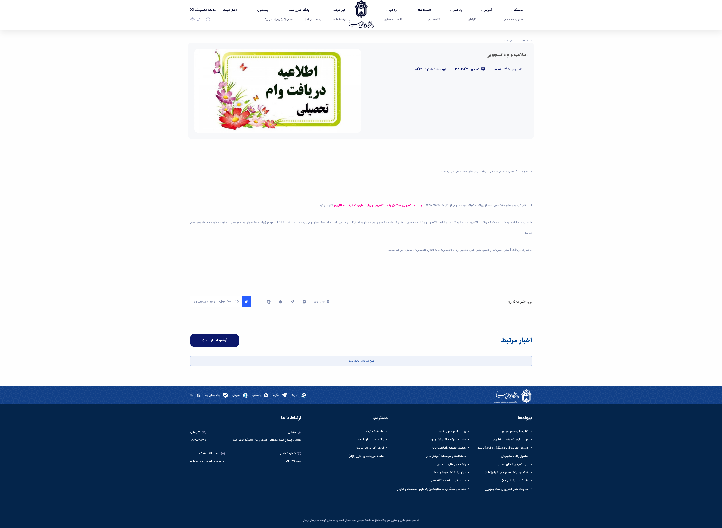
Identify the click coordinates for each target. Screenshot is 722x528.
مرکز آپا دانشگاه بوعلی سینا (450, 472)
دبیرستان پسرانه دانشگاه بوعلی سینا (445, 480)
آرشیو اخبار (219, 340)
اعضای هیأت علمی (513, 19)
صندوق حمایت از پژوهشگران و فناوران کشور (502, 448)
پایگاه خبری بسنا (299, 10)
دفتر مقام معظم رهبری (515, 431)
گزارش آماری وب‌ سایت (370, 448)
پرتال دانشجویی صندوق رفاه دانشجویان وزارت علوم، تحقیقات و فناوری (378, 205)
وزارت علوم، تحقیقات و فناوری (510, 439)
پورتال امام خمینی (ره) (452, 431)
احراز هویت (230, 10)
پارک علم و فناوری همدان (451, 464)
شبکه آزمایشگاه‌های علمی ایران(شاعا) (506, 472)
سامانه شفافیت (375, 431)
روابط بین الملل (313, 19)
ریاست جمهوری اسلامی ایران (449, 448)
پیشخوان (262, 10)
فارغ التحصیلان (393, 19)
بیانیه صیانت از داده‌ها (370, 439)
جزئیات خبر (507, 41)
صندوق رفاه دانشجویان (514, 456)
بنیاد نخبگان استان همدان (512, 464)
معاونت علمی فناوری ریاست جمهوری (506, 489)
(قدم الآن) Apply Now (279, 19)
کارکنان (472, 19)
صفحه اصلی (526, 41)
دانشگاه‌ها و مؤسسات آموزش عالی (445, 456)
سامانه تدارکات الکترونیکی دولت (447, 439)
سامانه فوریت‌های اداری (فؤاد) (366, 456)
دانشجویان (434, 19)
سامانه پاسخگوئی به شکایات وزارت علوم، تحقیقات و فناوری (431, 489)
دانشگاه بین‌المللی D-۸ (515, 480)
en (198, 19)
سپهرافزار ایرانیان (311, 520)
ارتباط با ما (339, 19)
